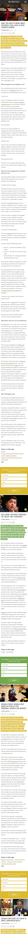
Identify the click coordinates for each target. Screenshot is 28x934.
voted (7, 133)
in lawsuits (19, 60)
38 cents (24, 594)
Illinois (3, 451)
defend (3, 824)
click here (6, 442)
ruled (2, 147)
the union (16, 765)
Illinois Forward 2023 (20, 628)
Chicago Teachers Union (8, 863)
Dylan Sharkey (5, 519)
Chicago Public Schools (14, 861)
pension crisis (21, 577)
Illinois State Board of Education (11, 457)
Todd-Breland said (19, 842)
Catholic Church (19, 859)
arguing (13, 302)
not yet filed (13, 418)
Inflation (3, 612)
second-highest (22, 590)
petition (11, 203)
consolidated (12, 90)
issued (16, 102)
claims (2, 353)
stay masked (4, 739)
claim (16, 332)
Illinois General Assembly (9, 455)
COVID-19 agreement (12, 761)
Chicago (3, 861)
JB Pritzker (4, 460)
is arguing (9, 233)
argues (17, 365)
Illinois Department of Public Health (12, 453)
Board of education (7, 859)
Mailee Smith (5, 30)
